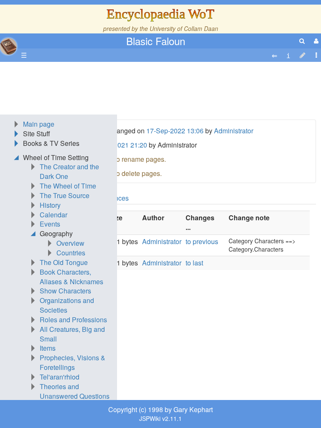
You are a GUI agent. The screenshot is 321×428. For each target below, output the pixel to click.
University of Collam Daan (184, 28)
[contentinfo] (288, 55)
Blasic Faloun (155, 40)
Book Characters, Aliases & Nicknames (71, 276)
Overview (70, 243)
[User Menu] (315, 40)
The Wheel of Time (68, 186)
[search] (302, 40)
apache (8, 46)
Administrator (233, 130)
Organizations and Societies (67, 305)
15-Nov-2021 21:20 (118, 145)
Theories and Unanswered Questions (75, 391)
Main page (38, 124)
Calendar (53, 214)
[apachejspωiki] (8, 44)
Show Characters (65, 291)
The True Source (64, 195)
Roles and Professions (73, 319)
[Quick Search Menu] (302, 40)
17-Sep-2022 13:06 (175, 130)
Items (48, 348)
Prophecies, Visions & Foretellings (72, 362)
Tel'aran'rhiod (59, 377)
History (50, 205)
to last (194, 263)
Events (50, 224)
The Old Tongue (64, 262)
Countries (70, 252)
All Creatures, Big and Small (72, 334)
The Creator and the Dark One (69, 171)
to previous (202, 241)
